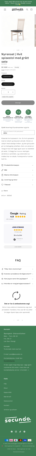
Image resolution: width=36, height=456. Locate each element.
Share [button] (6, 191)
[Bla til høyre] (22, 50)
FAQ (5, 384)
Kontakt (6, 405)
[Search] (32, 132)
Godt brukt (8, 77)
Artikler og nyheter (10, 410)
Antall (3, 88)
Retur (6, 388)
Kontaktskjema (9, 361)
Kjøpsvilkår (8, 392)
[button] (27, 9)
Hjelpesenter (8, 401)
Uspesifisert (9, 84)
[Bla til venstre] (14, 50)
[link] (16, 303)
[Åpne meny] (5, 9)
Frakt (2, 69)
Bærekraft (7, 397)
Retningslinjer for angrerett (13, 446)
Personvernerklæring (28, 446)
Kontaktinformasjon (19, 451)
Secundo (10, 443)
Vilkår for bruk (11, 449)
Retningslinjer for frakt (24, 449)
